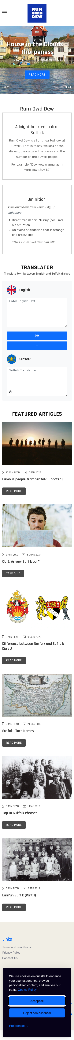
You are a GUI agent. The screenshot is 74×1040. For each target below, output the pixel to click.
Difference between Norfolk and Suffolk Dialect (33, 646)
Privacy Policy (11, 952)
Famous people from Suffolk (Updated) (32, 479)
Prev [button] (6, 87)
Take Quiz (13, 573)
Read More (37, 74)
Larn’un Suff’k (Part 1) (19, 895)
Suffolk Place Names (18, 730)
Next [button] (68, 87)
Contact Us (10, 958)
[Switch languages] (37, 345)
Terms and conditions (16, 947)
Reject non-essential (37, 1013)
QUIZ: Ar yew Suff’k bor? (21, 561)
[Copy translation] (10, 392)
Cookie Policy (27, 989)
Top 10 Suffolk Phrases (19, 813)
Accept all (37, 1001)
